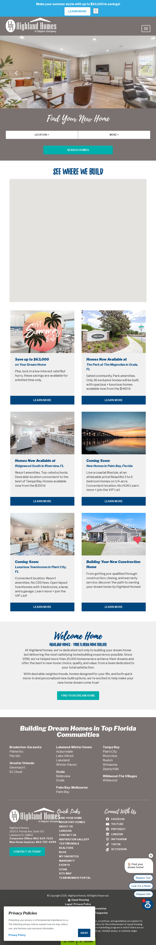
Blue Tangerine (98, 912)
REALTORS (66, 847)
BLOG (62, 852)
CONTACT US (67, 834)
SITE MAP (65, 873)
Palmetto (16, 751)
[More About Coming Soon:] (114, 433)
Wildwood (110, 780)
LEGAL (63, 869)
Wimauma (110, 764)
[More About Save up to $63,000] (42, 331)
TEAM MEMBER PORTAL (75, 877)
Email (88, 941)
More (113, 134)
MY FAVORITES (69, 856)
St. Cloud (16, 772)
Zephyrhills (111, 769)
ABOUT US (66, 826)
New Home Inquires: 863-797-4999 (33, 841)
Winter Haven (66, 764)
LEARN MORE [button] (77, 11)
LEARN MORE (42, 400)
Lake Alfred (64, 756)
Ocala (60, 780)
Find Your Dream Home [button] (78, 695)
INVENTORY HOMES (72, 822)
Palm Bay (62, 792)
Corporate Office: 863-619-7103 (31, 838)
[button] (15, 72)
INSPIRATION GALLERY (74, 839)
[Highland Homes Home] (31, 21)
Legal (68, 904)
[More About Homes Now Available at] (114, 331)
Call (71, 941)
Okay (84, 932)
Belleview (63, 776)
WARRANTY (67, 860)
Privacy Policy (82, 904)
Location (41, 134)
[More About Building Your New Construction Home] (114, 534)
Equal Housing (79, 899)
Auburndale (64, 751)
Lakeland (63, 760)
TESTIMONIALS (69, 843)
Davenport (17, 767)
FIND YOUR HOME (70, 817)
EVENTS (64, 864)
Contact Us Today (27, 851)
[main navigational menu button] (146, 28)
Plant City (110, 751)
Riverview (110, 756)
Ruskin (108, 760)
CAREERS (65, 830)
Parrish (15, 756)
